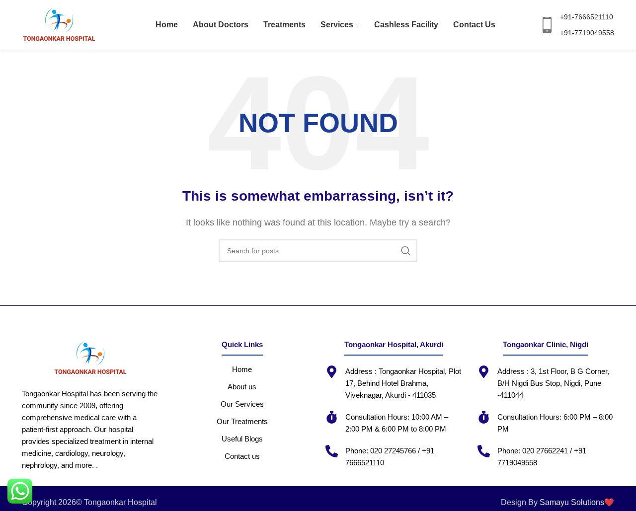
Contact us (242, 456)
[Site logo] (59, 24)
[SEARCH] (406, 250)
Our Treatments (242, 421)
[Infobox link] (576, 25)
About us (242, 386)
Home (242, 369)
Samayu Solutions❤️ (577, 502)
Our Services (242, 404)
